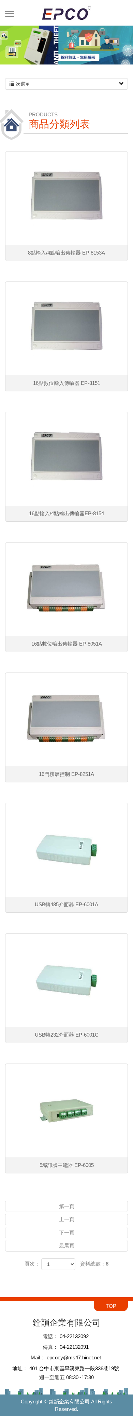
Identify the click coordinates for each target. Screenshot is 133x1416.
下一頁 (66, 1233)
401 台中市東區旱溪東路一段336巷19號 (74, 1368)
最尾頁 (66, 1245)
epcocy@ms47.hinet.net (74, 1357)
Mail (35, 1357)
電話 (48, 1336)
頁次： (32, 1264)
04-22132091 (74, 1347)
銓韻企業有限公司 (66, 12)
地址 (17, 1368)
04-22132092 (74, 1336)
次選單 (22, 84)
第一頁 (66, 1206)
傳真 (48, 1347)
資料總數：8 (94, 1264)
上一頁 (66, 1219)
